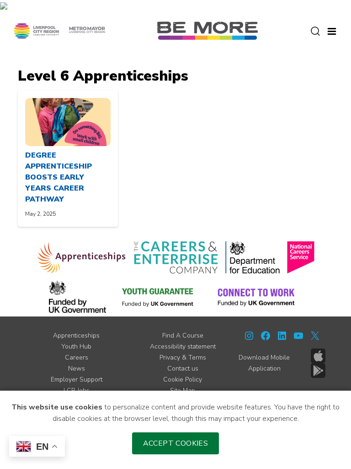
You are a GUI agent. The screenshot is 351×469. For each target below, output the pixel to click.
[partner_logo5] (77, 297)
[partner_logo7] (256, 297)
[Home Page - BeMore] (207, 30)
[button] (331, 30)
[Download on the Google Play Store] (318, 370)
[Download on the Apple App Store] (318, 356)
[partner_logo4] (300, 257)
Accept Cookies (175, 443)
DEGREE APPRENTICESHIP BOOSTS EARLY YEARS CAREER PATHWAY (58, 177)
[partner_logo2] (176, 257)
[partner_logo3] (252, 257)
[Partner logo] (59, 30)
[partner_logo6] (158, 297)
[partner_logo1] (82, 257)
